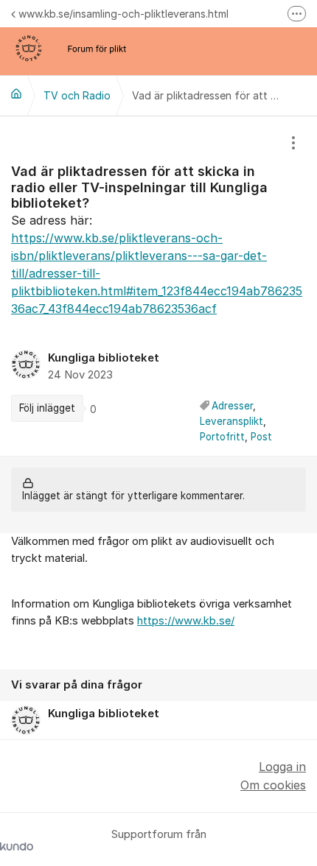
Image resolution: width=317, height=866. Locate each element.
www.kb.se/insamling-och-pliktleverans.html (123, 13)
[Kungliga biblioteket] (16, 93)
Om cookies (273, 785)
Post (261, 437)
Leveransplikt (231, 421)
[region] (158, 286)
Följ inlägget (47, 408)
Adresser (232, 406)
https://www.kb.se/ (185, 620)
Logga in (282, 766)
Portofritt (222, 437)
